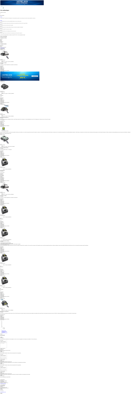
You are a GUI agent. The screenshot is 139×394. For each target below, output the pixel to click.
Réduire (1, 20)
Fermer (1, 393)
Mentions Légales (4, 330)
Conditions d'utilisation (4, 331)
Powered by (3, 332)
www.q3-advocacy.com (3, 383)
